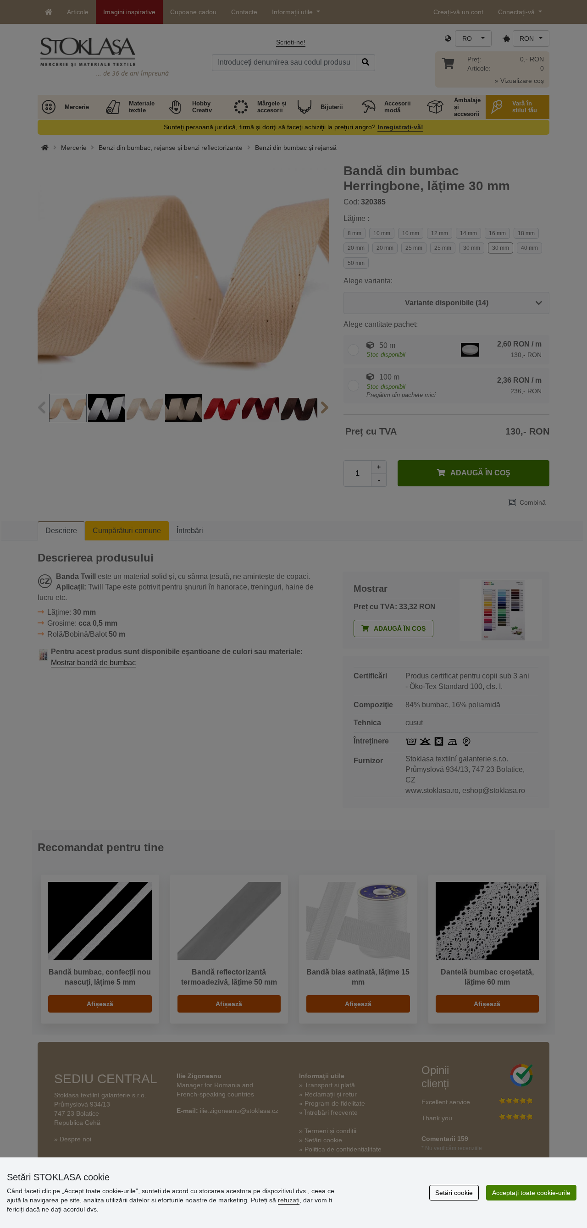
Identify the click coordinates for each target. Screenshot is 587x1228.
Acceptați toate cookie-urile (531, 1192)
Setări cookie (454, 1192)
